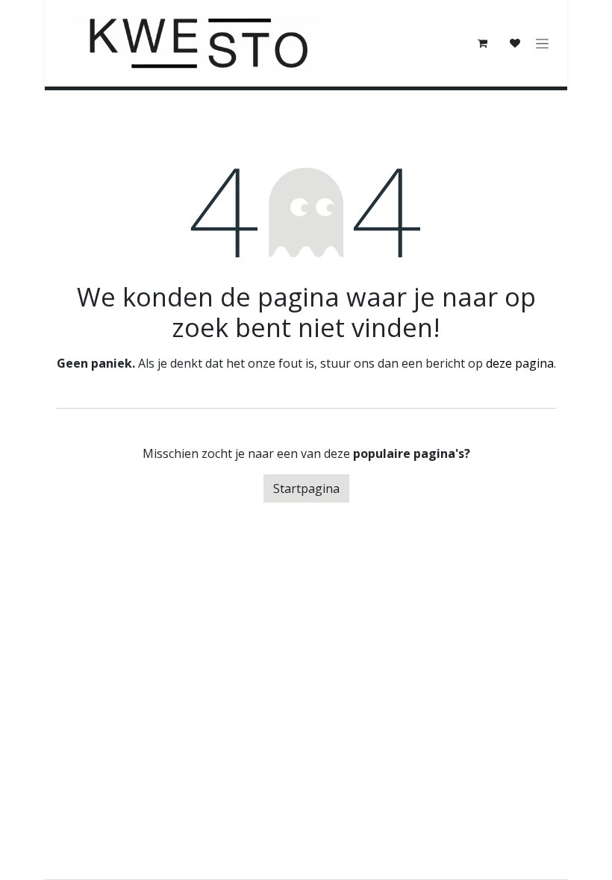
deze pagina (520, 363)
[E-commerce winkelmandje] (482, 43)
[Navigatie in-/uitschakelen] (542, 43)
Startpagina (306, 488)
